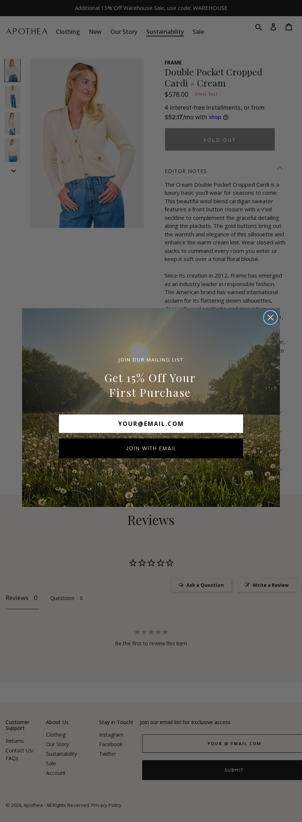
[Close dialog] (270, 317)
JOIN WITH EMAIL (151, 448)
